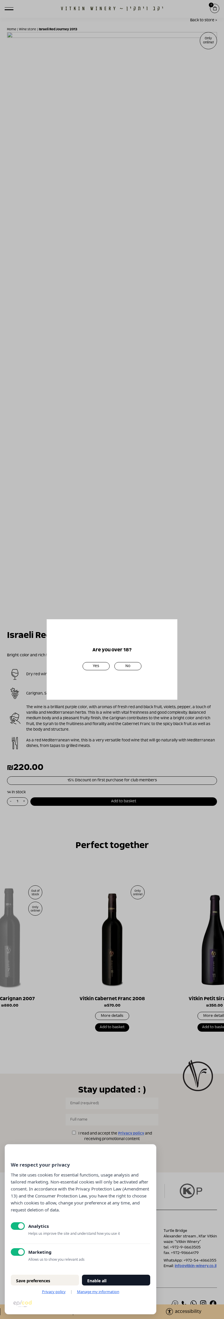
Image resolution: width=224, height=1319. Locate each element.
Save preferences (33, 1280)
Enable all (96, 1280)
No (127, 666)
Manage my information (98, 1291)
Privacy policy (54, 1291)
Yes (96, 666)
